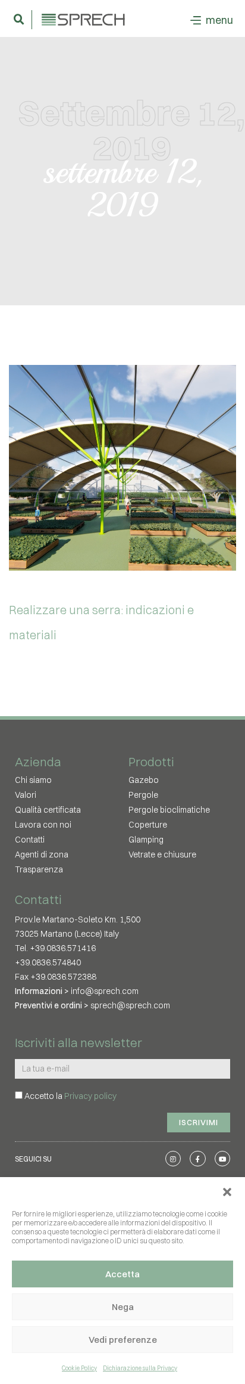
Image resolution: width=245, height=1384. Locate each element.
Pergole (143, 794)
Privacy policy (90, 1096)
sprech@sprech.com (130, 1005)
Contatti (30, 839)
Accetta (122, 1274)
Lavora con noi (43, 824)
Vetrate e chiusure (162, 854)
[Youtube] (222, 1158)
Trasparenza (39, 869)
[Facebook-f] (197, 1158)
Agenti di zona (41, 854)
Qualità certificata (48, 809)
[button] (227, 1192)
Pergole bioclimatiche (169, 809)
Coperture (147, 824)
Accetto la (70, 1096)
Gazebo (143, 780)
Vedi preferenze (123, 1339)
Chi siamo (33, 780)
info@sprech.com (105, 991)
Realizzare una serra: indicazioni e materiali (101, 622)
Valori (25, 794)
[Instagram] (173, 1158)
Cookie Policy (79, 1368)
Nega (123, 1306)
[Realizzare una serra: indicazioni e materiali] (122, 468)
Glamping (146, 839)
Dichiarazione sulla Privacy (140, 1368)
